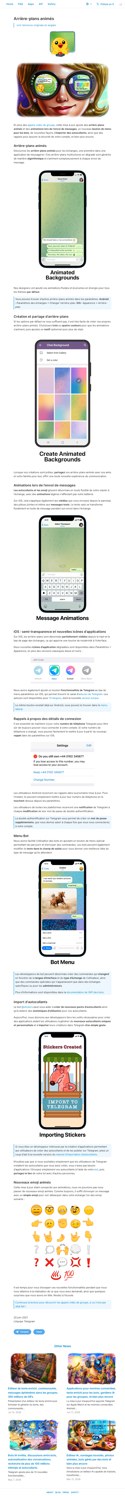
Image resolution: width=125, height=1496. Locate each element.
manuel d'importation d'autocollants (76, 1154)
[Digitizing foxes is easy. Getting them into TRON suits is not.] (62, 1085)
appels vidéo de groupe (41, 125)
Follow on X (107, 4)
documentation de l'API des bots (85, 992)
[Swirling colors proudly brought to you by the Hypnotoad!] (62, 400)
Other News (62, 1346)
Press (66, 1492)
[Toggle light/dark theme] (120, 4)
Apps (31, 4)
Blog (58, 1492)
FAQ (20, 4)
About (49, 1492)
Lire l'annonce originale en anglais (36, 25)
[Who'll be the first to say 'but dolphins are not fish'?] (62, 912)
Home (9, 4)
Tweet (39, 1332)
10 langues (55, 698)
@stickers (27, 1006)
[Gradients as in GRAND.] (62, 224)
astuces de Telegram (90, 694)
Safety (52, 4)
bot (96, 1169)
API (41, 4)
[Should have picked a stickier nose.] (62, 1243)
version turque (90, 698)
